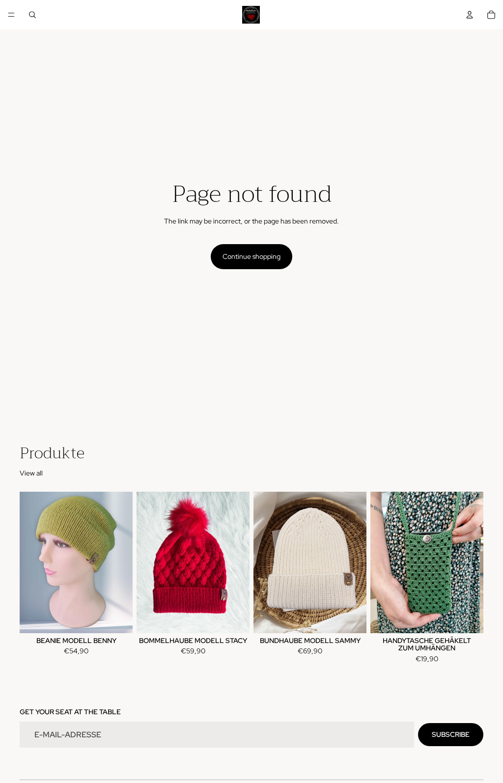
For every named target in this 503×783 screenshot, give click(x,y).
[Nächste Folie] (122, 562)
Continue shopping (251, 256)
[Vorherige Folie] (30, 562)
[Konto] (469, 15)
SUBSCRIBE (451, 734)
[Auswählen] (117, 618)
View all (31, 473)
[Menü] (11, 14)
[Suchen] (32, 15)
